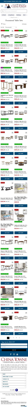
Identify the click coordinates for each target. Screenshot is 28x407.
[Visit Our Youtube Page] (17, 354)
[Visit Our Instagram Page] (14, 354)
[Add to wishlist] (12, 31)
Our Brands (3, 398)
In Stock (4, 15)
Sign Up (14, 350)
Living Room (11, 15)
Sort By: (2, 27)
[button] (2, 6)
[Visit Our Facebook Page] (11, 354)
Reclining (19, 15)
